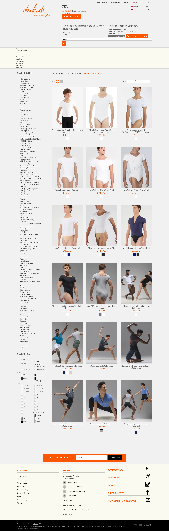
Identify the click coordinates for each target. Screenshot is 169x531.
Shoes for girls (24, 95)
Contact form (71, 496)
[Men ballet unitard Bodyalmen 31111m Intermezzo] (101, 107)
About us (20, 480)
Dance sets (23, 275)
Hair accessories (25, 180)
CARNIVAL (24, 91)
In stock (22, 255)
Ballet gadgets (24, 193)
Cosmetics (23, 306)
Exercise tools (24, 329)
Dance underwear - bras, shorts (30, 282)
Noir (24, 422)
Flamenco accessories (26, 226)
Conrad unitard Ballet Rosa (101, 424)
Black (25, 378)
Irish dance (23, 240)
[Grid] (57, 81)
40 (24, 407)
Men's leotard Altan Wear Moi (136, 190)
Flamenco (23, 222)
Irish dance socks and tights (28, 246)
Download (20, 496)
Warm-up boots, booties (27, 137)
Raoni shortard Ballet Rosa (101, 366)
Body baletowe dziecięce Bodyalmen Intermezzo (67, 131)
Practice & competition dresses (30, 269)
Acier (38, 422)
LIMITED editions (26, 141)
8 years (26, 386)
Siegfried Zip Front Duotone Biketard (136, 425)
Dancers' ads (115, 470)
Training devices (25, 191)
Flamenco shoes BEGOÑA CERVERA (32, 224)
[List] (61, 81)
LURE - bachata (25, 300)
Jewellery (23, 313)
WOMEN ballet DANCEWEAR (30, 139)
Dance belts (23, 170)
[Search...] (64, 43)
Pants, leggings (24, 271)
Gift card (22, 340)
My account (103, 2)
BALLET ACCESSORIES (28, 174)
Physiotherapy (24, 331)
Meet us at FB (116, 493)
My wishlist (116, 2)
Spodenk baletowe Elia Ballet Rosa (67, 366)
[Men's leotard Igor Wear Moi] (101, 167)
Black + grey (38, 381)
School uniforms (25, 143)
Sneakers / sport (25, 201)
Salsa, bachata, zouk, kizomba (29, 207)
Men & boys (24, 288)
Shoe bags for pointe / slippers (29, 184)
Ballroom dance (25, 79)
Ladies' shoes (24, 81)
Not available (25, 364)
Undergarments (24, 153)
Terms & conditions (23, 476)
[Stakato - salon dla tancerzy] (40, 10)
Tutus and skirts (25, 149)
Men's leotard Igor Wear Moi (102, 190)
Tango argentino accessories (29, 234)
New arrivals (24, 342)
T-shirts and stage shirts (27, 164)
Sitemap (20, 503)
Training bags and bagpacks (29, 189)
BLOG (111, 485)
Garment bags (24, 327)
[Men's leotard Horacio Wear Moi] (101, 225)
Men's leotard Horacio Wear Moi (101, 248)
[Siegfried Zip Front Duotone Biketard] (136, 401)
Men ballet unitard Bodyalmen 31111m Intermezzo (102, 131)
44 (24, 410)
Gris (24, 418)
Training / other (25, 294)
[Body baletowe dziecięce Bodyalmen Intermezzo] (67, 107)
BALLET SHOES (26, 124)
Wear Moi (40, 369)
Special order (24, 93)
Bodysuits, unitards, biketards (29, 273)
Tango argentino (25, 228)
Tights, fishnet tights (26, 277)
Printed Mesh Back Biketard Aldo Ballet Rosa (136, 367)
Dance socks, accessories (27, 172)
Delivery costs (21, 486)
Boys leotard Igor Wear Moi (67, 190)
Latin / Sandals (24, 83)
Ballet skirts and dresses (27, 151)
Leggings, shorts (25, 160)
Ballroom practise (25, 203)
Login (127, 2)
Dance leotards (24, 265)
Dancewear (23, 259)
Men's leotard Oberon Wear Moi (136, 248)
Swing (22, 236)
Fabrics (22, 304)
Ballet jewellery (25, 195)
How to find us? (72, 482)
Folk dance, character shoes (28, 238)
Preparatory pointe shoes (28, 129)
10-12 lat (40, 389)
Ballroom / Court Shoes (27, 85)
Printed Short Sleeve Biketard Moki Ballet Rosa (67, 425)
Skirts (21, 267)
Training (22, 199)
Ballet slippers (24, 131)
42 (38, 407)
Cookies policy (22, 500)
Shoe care (23, 321)
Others (22, 286)
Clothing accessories (26, 296)
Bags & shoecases (25, 325)
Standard (22, 100)
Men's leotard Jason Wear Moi (67, 248)
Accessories (23, 309)
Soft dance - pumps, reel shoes (29, 242)
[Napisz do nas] (64, 491)
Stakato (35, 524)
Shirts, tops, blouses (26, 263)
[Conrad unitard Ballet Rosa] (101, 401)
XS (25, 395)
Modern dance (24, 217)
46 (38, 410)
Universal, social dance (27, 87)
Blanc (38, 418)
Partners (113, 478)
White (25, 375)
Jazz (21, 215)
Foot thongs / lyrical (26, 133)
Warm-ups (23, 280)
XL (25, 401)
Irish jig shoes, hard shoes (28, 244)
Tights (22, 155)
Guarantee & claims (23, 493)
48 (24, 413)
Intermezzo (27, 369)
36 (24, 404)
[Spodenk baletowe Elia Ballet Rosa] (67, 343)
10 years (26, 389)
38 (38, 404)
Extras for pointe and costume (29, 182)
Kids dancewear (25, 145)
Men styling (23, 319)
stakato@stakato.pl (79, 491)
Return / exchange (23, 490)
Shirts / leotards (25, 290)
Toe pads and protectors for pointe (31, 178)
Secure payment (22, 483)
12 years (26, 392)
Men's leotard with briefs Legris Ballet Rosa (136, 307)
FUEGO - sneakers (26, 209)
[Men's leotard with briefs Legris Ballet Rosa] (136, 283)
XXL (39, 401)
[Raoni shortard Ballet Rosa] (101, 343)
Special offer (24, 346)
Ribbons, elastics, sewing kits (29, 176)
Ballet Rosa (41, 366)
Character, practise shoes (27, 135)
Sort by (124, 81)
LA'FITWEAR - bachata (28, 298)
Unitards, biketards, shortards (29, 166)
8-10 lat (39, 386)
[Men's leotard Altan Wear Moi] (136, 167)
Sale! (21, 348)
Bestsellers (23, 344)
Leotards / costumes (26, 147)
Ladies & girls (24, 261)
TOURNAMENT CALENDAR (122, 501)
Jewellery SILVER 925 (27, 311)
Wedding (22, 253)
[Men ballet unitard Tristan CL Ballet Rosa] (67, 283)
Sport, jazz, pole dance (27, 284)
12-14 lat (40, 392)
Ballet (21, 122)
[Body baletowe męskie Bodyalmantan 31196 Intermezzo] (136, 107)
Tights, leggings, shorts (27, 168)
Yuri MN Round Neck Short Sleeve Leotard (102, 307)
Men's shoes (23, 104)
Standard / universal (26, 118)
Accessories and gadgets (27, 249)
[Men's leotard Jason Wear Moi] (67, 225)
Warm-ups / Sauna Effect (28, 157)
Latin (21, 106)
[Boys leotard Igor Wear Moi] (67, 167)
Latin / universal (25, 97)
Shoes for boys (24, 114)
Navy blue (40, 375)
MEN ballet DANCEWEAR (29, 162)
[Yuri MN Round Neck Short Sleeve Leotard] (101, 283)
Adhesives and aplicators (28, 333)
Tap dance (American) (27, 220)
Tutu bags (23, 186)
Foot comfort (24, 323)
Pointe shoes (24, 126)
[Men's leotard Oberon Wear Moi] (136, 225)
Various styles (24, 205)
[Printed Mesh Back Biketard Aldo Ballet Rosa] (136, 343)
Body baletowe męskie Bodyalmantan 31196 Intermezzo (136, 131)
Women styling (24, 317)
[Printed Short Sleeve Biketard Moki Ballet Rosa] (67, 401)
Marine (39, 415)
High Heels (23, 211)
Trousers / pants (25, 292)
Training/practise (25, 89)
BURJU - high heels (26, 213)
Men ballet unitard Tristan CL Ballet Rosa (67, 307)
